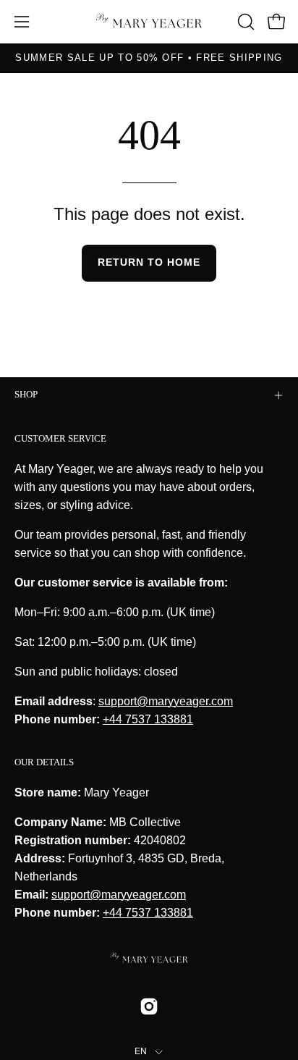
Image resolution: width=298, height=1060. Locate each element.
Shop (26, 395)
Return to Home (149, 262)
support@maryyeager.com (165, 701)
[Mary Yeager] (149, 22)
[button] (244, 22)
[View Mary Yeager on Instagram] (149, 1006)
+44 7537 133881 (148, 719)
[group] (149, 57)
